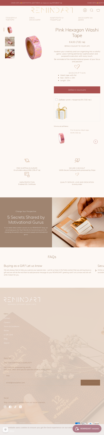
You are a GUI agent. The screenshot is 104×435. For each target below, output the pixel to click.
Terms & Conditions (11, 326)
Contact (7, 318)
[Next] (96, 270)
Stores (6, 330)
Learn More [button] (9, 431)
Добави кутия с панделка (75, 100)
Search (6, 343)
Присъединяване (90, 382)
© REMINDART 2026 (10, 422)
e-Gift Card (8, 335)
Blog (5, 339)
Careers (7, 322)
